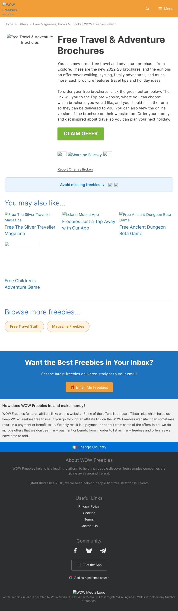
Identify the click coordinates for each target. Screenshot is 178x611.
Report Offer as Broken (75, 169)
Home (9, 24)
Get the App (93, 565)
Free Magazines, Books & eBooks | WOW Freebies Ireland (74, 24)
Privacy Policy (89, 506)
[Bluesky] (89, 551)
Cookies (89, 513)
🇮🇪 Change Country (89, 447)
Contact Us (89, 526)
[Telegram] (103, 551)
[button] (147, 8)
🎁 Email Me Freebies (89, 387)
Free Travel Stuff (24, 326)
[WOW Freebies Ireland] (10, 8)
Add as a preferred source (91, 578)
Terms (89, 519)
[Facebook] (75, 551)
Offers (23, 24)
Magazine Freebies (68, 326)
